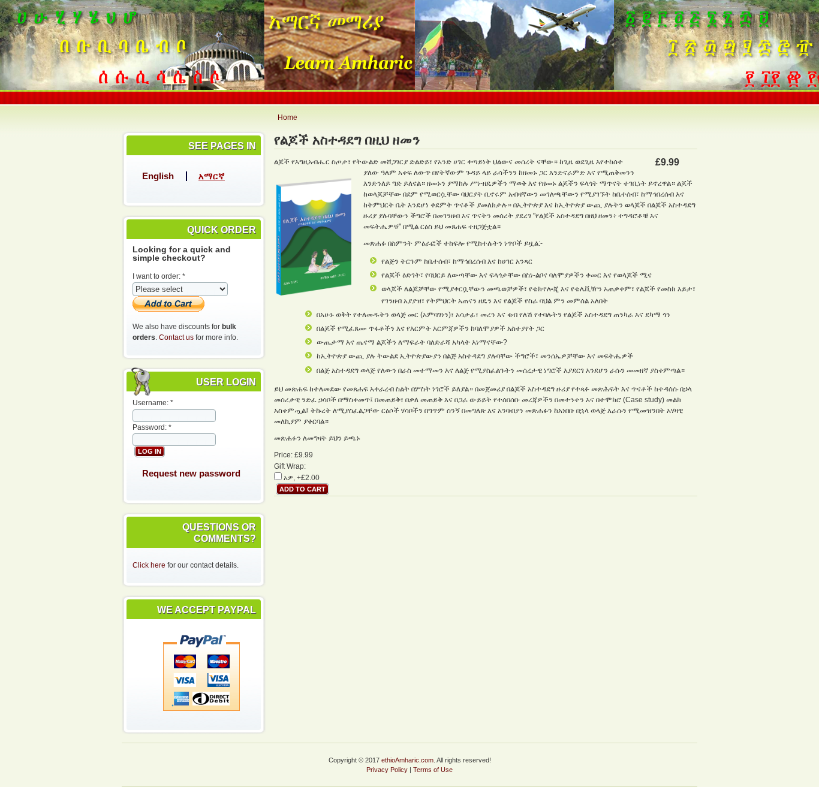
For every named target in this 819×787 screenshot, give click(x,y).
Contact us (176, 337)
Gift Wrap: (290, 466)
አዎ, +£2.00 (301, 478)
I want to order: (159, 276)
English (158, 176)
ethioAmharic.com (407, 760)
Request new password (191, 473)
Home (287, 117)
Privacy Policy (387, 769)
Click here (149, 565)
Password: (152, 427)
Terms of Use (433, 769)
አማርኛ (211, 176)
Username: (153, 403)
